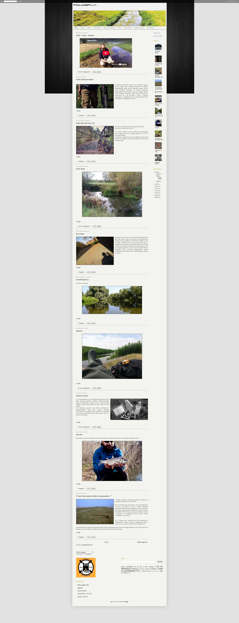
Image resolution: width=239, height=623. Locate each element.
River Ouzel (80, 169)
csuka (122, 566)
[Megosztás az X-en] (97, 72)
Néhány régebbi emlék (83, 585)
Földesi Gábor (157, 33)
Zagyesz (79, 331)
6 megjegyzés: (81, 537)
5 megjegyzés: (81, 161)
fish (146, 566)
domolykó (130, 566)
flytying (135, 569)
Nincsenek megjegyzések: (84, 71)
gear (147, 569)
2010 (156, 195)
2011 (156, 193)
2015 (156, 184)
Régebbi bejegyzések (142, 542)
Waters (89, 28)
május (158, 174)
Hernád (153, 569)
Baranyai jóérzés (82, 396)
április (158, 181)
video (161, 571)
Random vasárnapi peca (159, 76)
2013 (156, 188)
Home (76, 28)
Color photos (97, 28)
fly (158, 566)
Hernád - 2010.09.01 (82, 596)
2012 (156, 190)
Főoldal (106, 542)
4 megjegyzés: (81, 488)
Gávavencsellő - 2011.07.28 (84, 593)
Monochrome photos (109, 28)
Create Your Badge (158, 36)
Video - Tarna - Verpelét (85, 36)
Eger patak (139, 566)
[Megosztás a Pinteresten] (100, 72)
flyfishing (125, 569)
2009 (156, 197)
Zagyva (126, 572)
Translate (88, 554)
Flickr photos (150, 28)
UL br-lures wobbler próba (159, 139)
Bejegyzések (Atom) (88, 545)
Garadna (142, 569)
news (161, 569)
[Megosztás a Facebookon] (98, 72)
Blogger (126, 601)
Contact (82, 28)
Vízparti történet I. (82, 590)
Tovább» (78, 111)
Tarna (157, 571)
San (140, 571)
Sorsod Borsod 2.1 (82, 280)
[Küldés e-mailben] (93, 72)
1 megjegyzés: (81, 323)
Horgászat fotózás (139, 28)
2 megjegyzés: (81, 115)
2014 (156, 186)
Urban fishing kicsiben (85, 80)
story (144, 571)
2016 (156, 172)
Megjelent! (80, 588)
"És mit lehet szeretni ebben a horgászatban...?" (93, 496)
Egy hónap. (80, 234)
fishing (151, 566)
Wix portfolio (127, 28)
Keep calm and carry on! (85, 123)
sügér (149, 571)
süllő (154, 571)
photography (130, 571)
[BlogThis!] (95, 72)
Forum (120, 28)
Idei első (79, 435)
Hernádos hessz (157, 52)
